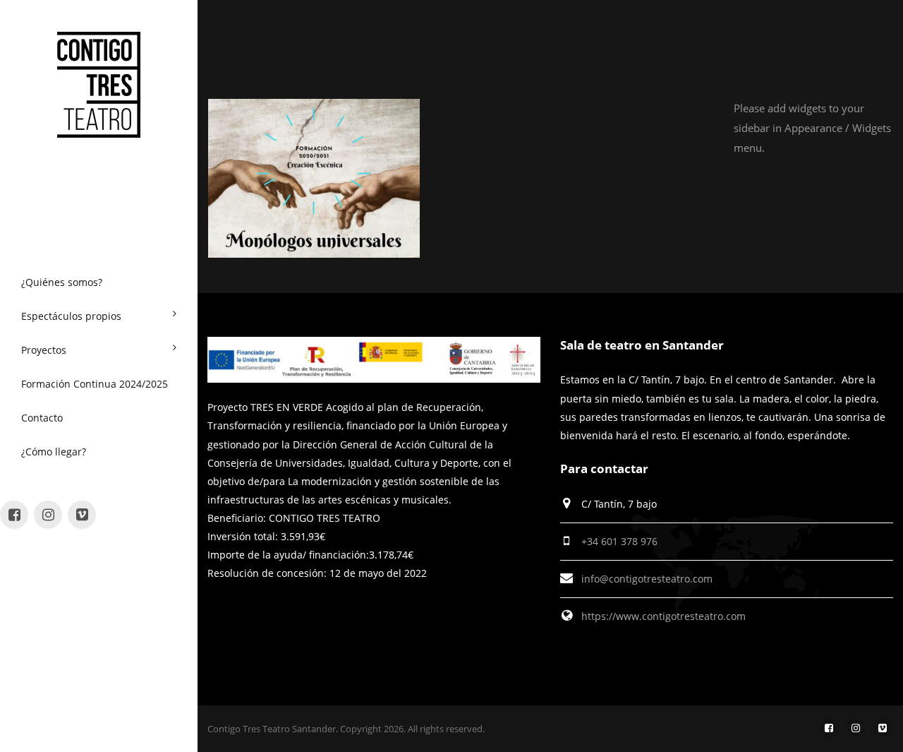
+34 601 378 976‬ (619, 541)
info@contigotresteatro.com (647, 578)
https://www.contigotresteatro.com (663, 616)
